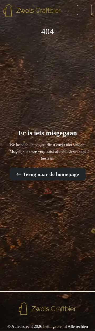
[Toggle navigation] (84, 10)
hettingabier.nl (55, 326)
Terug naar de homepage (50, 174)
